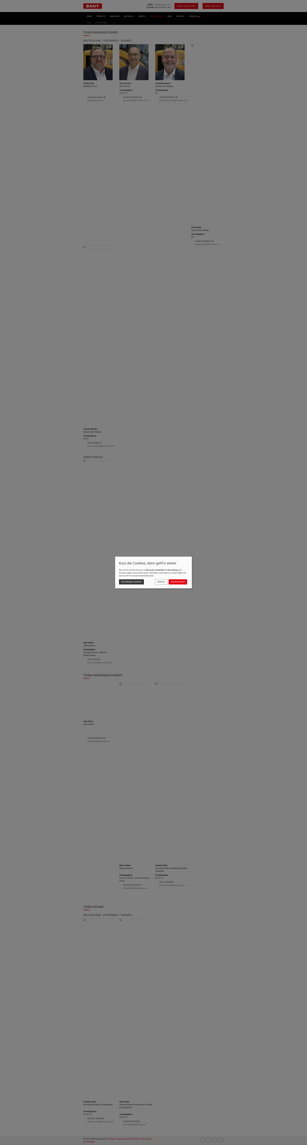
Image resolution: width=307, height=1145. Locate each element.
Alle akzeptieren (178, 582)
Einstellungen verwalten (131, 582)
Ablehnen (161, 582)
